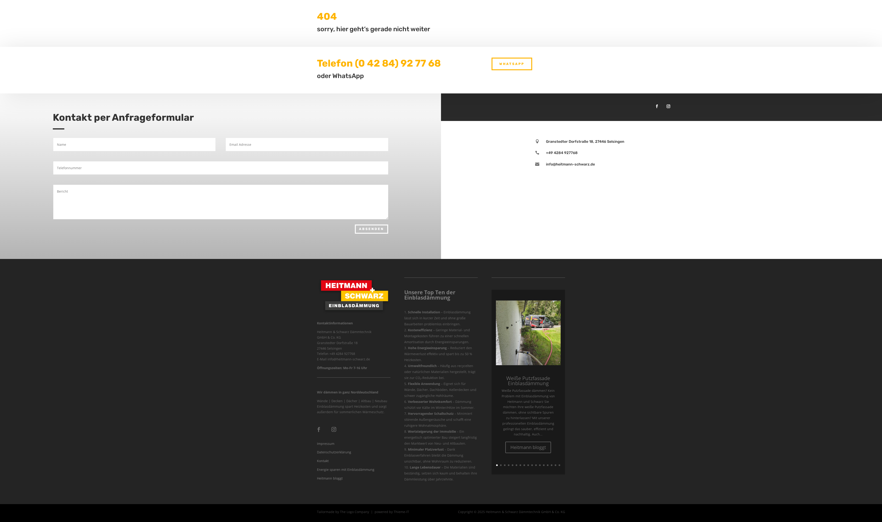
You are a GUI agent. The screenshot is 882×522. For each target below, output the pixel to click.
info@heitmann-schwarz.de (570, 164)
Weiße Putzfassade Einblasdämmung (528, 381)
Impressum (325, 443)
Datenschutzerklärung (334, 452)
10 (532, 465)
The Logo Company (354, 512)
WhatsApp (511, 64)
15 (551, 465)
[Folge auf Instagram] (668, 106)
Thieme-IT (401, 512)
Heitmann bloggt (330, 478)
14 (547, 465)
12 (540, 465)
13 (544, 465)
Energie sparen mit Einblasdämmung (345, 469)
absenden (371, 229)
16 (555, 465)
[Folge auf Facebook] (657, 106)
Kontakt (323, 461)
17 (559, 465)
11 (536, 465)
